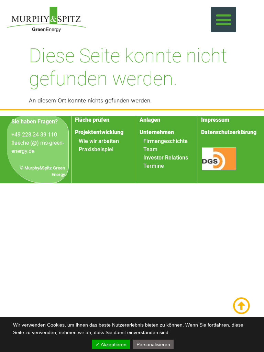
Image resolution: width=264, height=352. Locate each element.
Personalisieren (153, 344)
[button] (223, 19)
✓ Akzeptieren (111, 344)
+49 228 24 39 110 (34, 134)
